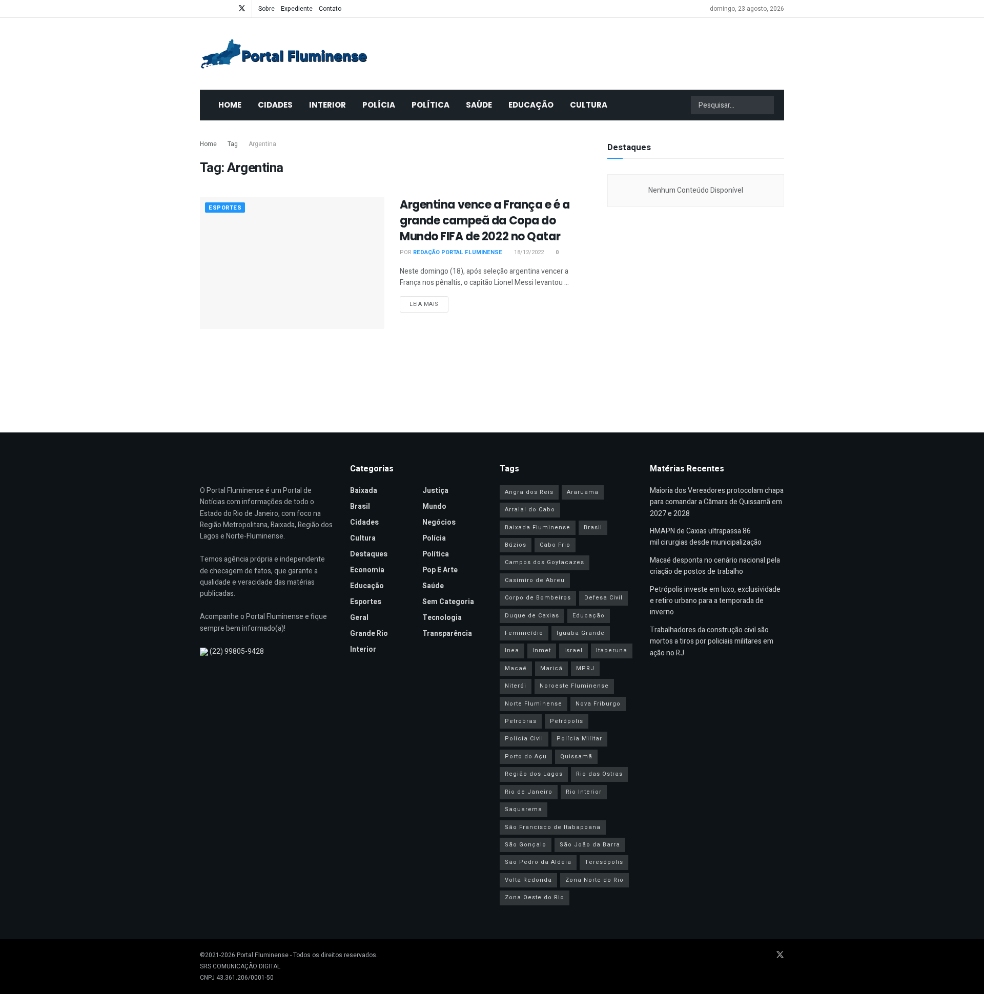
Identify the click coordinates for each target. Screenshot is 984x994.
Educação (531, 104)
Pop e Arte (440, 570)
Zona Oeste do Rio (534, 897)
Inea (512, 650)
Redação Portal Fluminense (457, 252)
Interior (327, 104)
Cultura (588, 104)
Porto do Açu (526, 756)
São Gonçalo (525, 844)
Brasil (360, 506)
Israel (573, 650)
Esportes (225, 207)
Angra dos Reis (529, 492)
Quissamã (576, 756)
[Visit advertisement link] (695, 314)
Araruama (583, 492)
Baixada (363, 490)
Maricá (551, 668)
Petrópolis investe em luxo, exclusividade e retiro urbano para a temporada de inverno (715, 601)
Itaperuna (611, 650)
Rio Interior (584, 792)
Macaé (516, 668)
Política (430, 104)
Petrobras (521, 721)
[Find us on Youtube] (215, 8)
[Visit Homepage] (284, 53)
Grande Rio (369, 633)
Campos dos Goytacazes (544, 562)
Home (229, 104)
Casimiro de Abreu (535, 580)
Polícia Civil (524, 738)
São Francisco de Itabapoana (553, 827)
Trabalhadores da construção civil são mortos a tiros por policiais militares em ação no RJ (711, 641)
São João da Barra (590, 844)
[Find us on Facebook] (203, 8)
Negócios (439, 522)
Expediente (297, 8)
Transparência (447, 633)
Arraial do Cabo (530, 509)
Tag (233, 144)
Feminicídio (524, 633)
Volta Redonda (528, 880)
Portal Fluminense (263, 955)
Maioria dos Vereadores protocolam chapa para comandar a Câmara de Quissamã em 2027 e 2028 (717, 502)
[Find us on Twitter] (241, 8)
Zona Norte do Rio (594, 880)
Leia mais (428, 303)
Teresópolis (604, 862)
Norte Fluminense (533, 703)
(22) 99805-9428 (237, 651)
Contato (330, 8)
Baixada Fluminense (537, 527)
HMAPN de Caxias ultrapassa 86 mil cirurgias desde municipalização (706, 537)
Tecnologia (442, 617)
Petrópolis (566, 721)
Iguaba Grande (581, 633)
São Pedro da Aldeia (538, 862)
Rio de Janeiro (528, 792)
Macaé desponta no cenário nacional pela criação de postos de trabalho (715, 566)
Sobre (266, 8)
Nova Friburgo (598, 703)
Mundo (434, 506)
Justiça (435, 490)
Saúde (479, 104)
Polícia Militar (579, 738)
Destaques (368, 554)
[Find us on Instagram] (228, 8)
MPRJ (585, 668)
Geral (359, 617)
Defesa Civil (603, 597)
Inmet (541, 650)
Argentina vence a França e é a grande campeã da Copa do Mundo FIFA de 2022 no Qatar (485, 220)
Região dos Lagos (534, 774)
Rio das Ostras (599, 774)
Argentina (262, 144)
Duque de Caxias (532, 615)
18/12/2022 (528, 252)
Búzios (515, 545)
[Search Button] (765, 105)
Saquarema (523, 809)
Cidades (275, 104)
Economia (367, 570)
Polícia (378, 104)
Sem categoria (448, 601)
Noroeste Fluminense (574, 685)
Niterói (515, 685)
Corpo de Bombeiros (538, 597)
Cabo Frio (555, 545)
